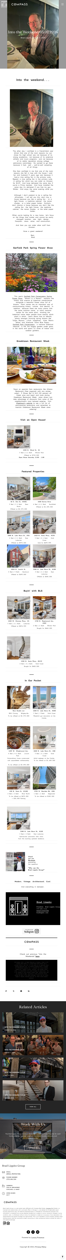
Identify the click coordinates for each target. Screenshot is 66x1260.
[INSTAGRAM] (33, 1232)
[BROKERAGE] (37, 1232)
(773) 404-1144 (11, 1179)
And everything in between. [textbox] (33, 887)
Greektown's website (24, 403)
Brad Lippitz (44, 902)
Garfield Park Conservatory (24, 324)
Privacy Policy (40, 1247)
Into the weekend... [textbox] (33, 80)
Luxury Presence (37, 1237)
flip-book (31, 860)
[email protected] (43, 911)
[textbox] (33, 194)
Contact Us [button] (33, 1148)
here (37, 956)
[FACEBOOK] (28, 1232)
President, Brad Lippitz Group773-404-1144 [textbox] (48, 909)
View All (33, 1106)
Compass (48, 1208)
